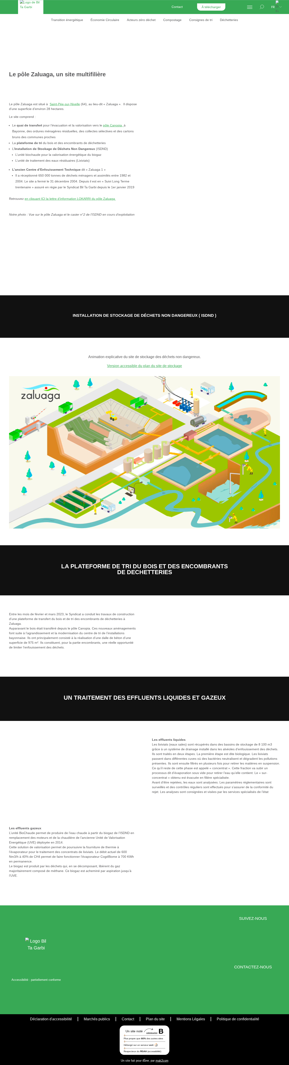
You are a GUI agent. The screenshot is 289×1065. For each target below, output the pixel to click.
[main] (144, 465)
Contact (177, 7)
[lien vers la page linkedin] (248, 943)
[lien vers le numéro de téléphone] (257, 991)
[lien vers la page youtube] (262, 943)
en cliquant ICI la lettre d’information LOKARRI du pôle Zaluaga (70, 198)
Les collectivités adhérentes (105, 33)
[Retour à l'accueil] (30, 12)
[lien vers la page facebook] (243, 943)
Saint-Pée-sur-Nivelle (65, 104)
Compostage (172, 20)
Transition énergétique (67, 20)
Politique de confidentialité (238, 1019)
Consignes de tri (200, 20)
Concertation (155, 46)
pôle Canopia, (113, 125)
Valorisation (154, 33)
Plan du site (155, 1019)
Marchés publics (97, 1019)
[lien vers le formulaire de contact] (248, 991)
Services (163, 53)
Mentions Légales (191, 1019)
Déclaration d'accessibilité (51, 1019)
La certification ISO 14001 (103, 26)
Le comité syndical (98, 46)
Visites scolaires (157, 77)
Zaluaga (212, 33)
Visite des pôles (157, 70)
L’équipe (91, 40)
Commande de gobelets (163, 64)
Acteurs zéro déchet (141, 20)
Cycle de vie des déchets (103, 83)
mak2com (162, 1060)
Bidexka (212, 40)
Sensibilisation (156, 40)
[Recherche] (262, 7)
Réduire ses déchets (100, 70)
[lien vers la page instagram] (255, 943)
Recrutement (229, 53)
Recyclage (153, 26)
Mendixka (213, 26)
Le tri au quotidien (104, 56)
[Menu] (249, 7)
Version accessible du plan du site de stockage (144, 366)
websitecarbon (151, 1033)
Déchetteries (229, 20)
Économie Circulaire (105, 20)
